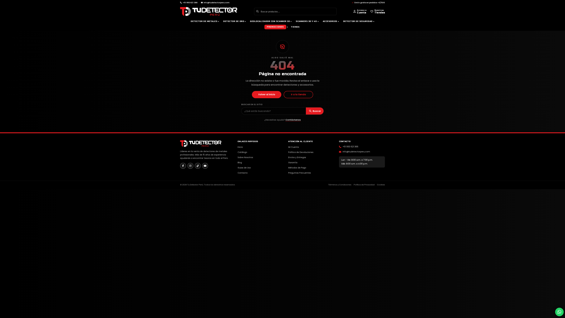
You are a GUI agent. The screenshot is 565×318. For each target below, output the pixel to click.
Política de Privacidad (364, 184)
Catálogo (242, 152)
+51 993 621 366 (350, 146)
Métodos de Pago (297, 167)
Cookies (381, 184)
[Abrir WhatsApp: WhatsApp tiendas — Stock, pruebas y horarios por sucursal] (559, 311)
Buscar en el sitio (252, 104)
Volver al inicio (266, 94)
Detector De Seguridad (358, 21)
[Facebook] (183, 166)
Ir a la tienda (298, 94)
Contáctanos (293, 119)
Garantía (292, 162)
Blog (240, 162)
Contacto (243, 172)
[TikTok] (198, 166)
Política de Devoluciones (300, 152)
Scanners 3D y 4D (306, 21)
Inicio (240, 147)
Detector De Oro (233, 21)
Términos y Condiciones (339, 184)
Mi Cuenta (293, 147)
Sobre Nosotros (245, 157)
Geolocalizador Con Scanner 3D (270, 21)
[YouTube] (205, 166)
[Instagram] (190, 166)
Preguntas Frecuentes (299, 172)
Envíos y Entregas (297, 157)
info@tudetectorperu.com (356, 151)
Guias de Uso (244, 167)
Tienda (295, 27)
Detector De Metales (204, 21)
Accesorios (330, 21)
